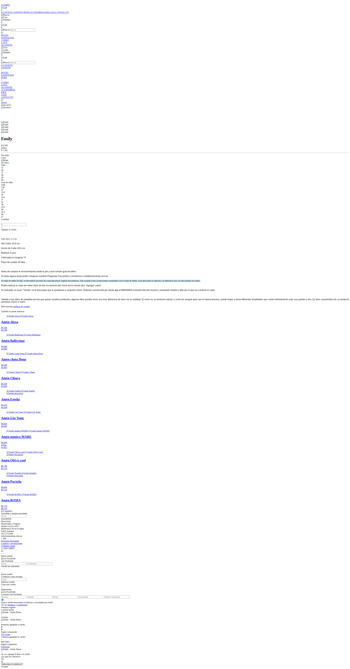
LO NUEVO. (7, 12)
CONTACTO (62, 12)
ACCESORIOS (37, 12)
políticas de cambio (21, 306)
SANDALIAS (7, 38)
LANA (4, 42)
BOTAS (4, 35)
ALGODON (6, 45)
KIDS (47, 12)
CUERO (5, 40)
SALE (53, 12)
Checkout (5, 647)
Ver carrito (5, 634)
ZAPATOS (19, 12)
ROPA (27, 12)
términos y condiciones (17, 605)
